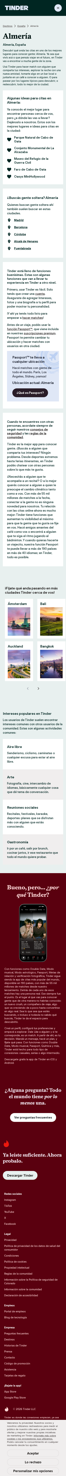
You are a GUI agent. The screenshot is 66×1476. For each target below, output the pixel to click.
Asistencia (10, 1369)
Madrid (19, 220)
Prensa (8, 1351)
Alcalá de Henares (26, 241)
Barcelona (20, 227)
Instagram (10, 1200)
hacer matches (32, 318)
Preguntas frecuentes (16, 1333)
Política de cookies (15, 1261)
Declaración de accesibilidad (21, 1295)
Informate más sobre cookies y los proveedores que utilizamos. (31, 1437)
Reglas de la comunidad (18, 1273)
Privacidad (10, 1240)
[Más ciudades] (38, 688)
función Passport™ (19, 329)
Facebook (10, 1224)
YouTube (9, 1212)
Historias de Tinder (15, 1345)
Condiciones (11, 1255)
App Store (10, 1391)
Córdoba (20, 234)
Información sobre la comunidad (23, 1289)
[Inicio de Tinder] (16, 8)
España (21, 26)
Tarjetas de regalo (15, 1375)
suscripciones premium (39, 333)
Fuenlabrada (22, 248)
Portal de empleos (15, 1311)
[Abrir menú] (58, 8)
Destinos (7, 26)
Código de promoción (17, 1363)
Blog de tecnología (15, 1317)
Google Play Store (15, 1397)
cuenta (40, 294)
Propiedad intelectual (16, 1267)
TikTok (8, 1206)
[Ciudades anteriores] (28, 688)
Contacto (9, 1357)
